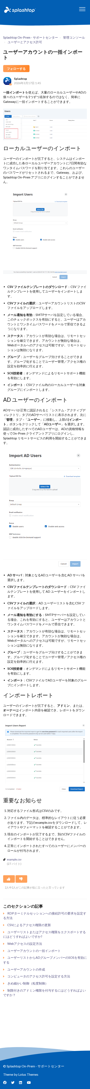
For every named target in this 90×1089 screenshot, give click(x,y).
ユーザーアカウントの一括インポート (34, 951)
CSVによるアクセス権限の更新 (29, 925)
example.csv (14, 859)
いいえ (21, 879)
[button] (82, 9)
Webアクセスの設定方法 (24, 943)
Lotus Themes (28, 1074)
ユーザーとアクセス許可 (25, 42)
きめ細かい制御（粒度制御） (27, 983)
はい (9, 879)
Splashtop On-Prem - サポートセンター (30, 37)
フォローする (16, 68)
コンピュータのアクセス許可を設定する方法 (38, 976)
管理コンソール (74, 37)
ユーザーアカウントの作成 (26, 969)
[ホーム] (19, 9)
